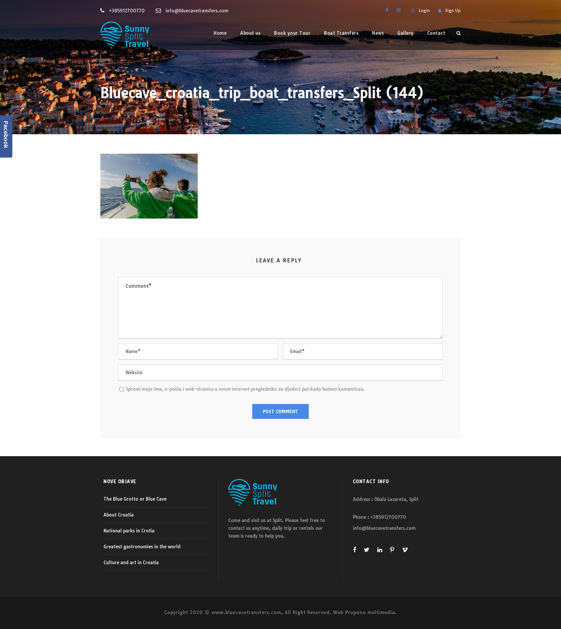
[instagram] (398, 10)
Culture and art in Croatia (131, 562)
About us (250, 33)
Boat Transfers (341, 33)
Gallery (405, 33)
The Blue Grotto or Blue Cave (135, 499)
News (378, 33)
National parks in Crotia (129, 531)
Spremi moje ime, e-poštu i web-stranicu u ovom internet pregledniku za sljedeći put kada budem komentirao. (245, 389)
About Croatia (119, 515)
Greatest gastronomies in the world (142, 547)
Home (220, 33)
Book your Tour (292, 33)
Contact (436, 33)
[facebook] (387, 10)
